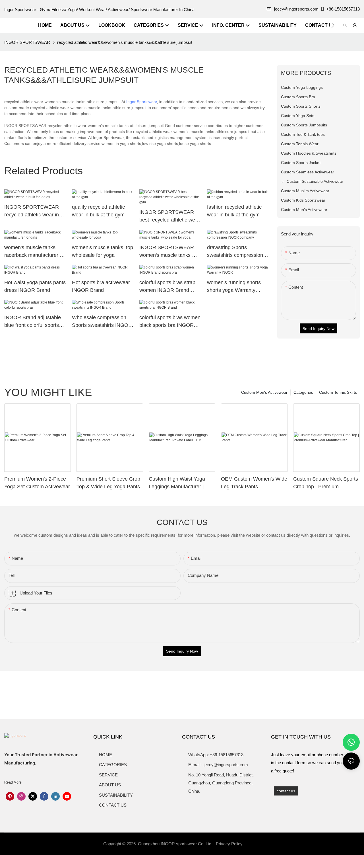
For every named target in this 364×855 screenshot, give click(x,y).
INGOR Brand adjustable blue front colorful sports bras (32, 322)
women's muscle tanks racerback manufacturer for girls (35, 252)
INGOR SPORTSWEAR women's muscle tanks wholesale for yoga (166, 252)
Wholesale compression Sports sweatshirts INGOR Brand (102, 322)
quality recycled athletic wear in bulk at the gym (98, 211)
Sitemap (253, 843)
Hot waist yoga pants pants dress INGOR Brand (35, 286)
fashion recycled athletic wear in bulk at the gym (234, 211)
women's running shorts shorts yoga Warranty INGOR (234, 287)
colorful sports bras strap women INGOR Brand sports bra (167, 287)
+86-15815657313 (343, 9)
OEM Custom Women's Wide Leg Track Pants (254, 482)
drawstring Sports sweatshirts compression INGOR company (235, 252)
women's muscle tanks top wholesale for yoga (102, 251)
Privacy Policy (229, 843)
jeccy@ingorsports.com (296, 9)
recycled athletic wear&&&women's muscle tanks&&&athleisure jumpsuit (124, 42)
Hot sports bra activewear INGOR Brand (101, 286)
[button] (332, 25)
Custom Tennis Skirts (338, 392)
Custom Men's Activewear (264, 392)
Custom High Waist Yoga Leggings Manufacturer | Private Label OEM (177, 483)
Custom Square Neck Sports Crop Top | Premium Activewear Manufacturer (325, 483)
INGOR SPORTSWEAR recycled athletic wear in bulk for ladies (31, 211)
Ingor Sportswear (141, 101)
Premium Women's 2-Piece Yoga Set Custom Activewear (37, 482)
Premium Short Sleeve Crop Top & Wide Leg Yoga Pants (108, 482)
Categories (303, 392)
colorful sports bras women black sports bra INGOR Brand (169, 322)
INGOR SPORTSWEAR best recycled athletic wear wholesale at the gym (169, 216)
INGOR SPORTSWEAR (27, 42)
